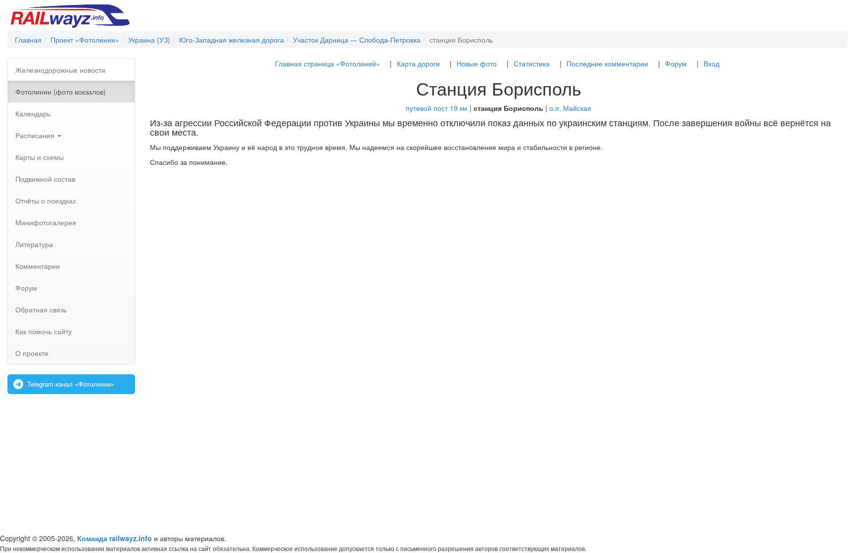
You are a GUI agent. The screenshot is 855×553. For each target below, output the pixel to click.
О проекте (31, 353)
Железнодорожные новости (60, 70)
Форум (26, 288)
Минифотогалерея (45, 222)
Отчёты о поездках (45, 200)
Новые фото (477, 63)
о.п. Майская (570, 108)
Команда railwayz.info (114, 538)
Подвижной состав (45, 179)
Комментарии (37, 266)
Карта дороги (418, 63)
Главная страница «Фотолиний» (327, 63)
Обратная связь (41, 309)
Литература (34, 244)
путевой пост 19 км (437, 108)
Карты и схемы (39, 157)
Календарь (32, 113)
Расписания (35, 135)
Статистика (532, 63)
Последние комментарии (607, 63)
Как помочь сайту (43, 331)
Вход (711, 63)
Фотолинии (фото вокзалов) (60, 92)
